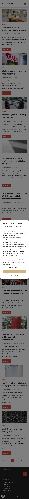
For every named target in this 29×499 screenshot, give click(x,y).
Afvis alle (14, 275)
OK (14, 271)
